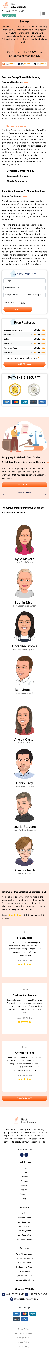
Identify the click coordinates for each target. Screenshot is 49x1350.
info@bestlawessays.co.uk (26, 1299)
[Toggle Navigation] (43, 13)
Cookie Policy (23, 1329)
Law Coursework (24, 1226)
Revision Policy (23, 1338)
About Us (24, 1190)
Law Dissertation (24, 1235)
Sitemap (24, 1185)
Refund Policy (23, 1342)
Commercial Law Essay (24, 1280)
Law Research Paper (24, 1239)
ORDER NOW (24, 364)
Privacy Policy (23, 1346)
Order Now (24, 492)
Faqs (24, 1168)
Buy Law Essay (24, 1263)
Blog (24, 1198)
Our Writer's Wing (16, 126)
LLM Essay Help (24, 1271)
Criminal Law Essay (24, 1276)
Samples (24, 1181)
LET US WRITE (24, 485)
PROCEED (18, 309)
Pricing (24, 1172)
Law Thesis (24, 1213)
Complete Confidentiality (20, 170)
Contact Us (24, 1194)
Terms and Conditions (23, 1333)
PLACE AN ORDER (24, 1098)
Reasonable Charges (18, 176)
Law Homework (24, 1217)
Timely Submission (17, 181)
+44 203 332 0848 (14, 11)
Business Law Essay (24, 1267)
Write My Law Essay (24, 1254)
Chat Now (9, 16)
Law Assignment (24, 1230)
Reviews (24, 1177)
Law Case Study (24, 1222)
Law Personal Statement (25, 1258)
